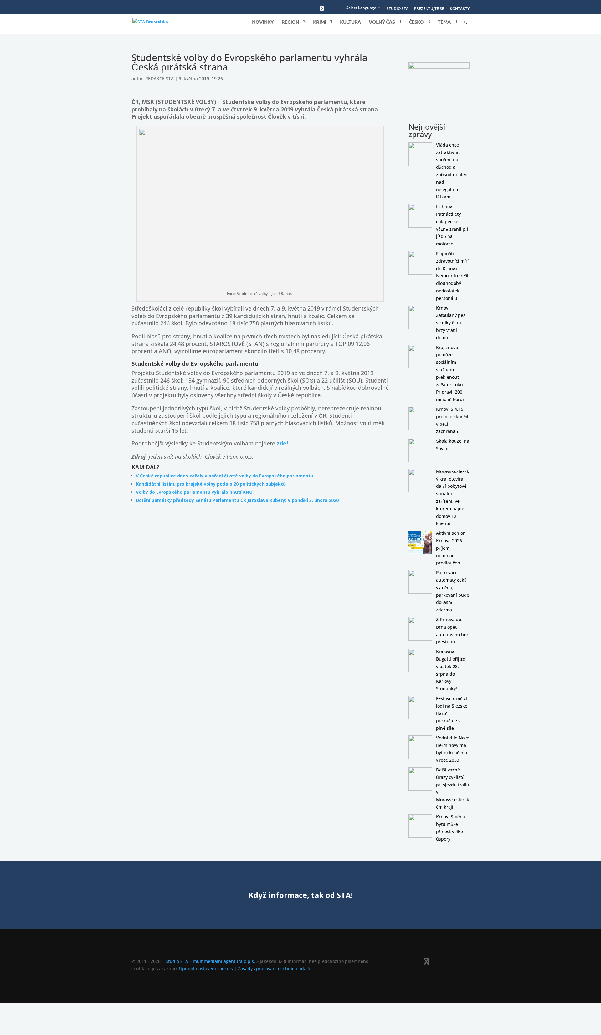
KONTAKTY (460, 9)
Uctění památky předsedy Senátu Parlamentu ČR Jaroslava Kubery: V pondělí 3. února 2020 (237, 500)
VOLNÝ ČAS (382, 22)
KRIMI (319, 22)
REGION (290, 22)
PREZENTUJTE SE (429, 9)
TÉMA (444, 22)
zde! (282, 443)
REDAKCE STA (159, 78)
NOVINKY (263, 22)
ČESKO (416, 22)
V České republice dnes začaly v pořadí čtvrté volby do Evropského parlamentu (224, 476)
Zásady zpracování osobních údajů (274, 968)
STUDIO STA (397, 9)
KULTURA (350, 22)
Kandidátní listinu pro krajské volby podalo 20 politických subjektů (211, 484)
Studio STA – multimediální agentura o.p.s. (210, 961)
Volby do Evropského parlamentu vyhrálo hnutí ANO (194, 492)
